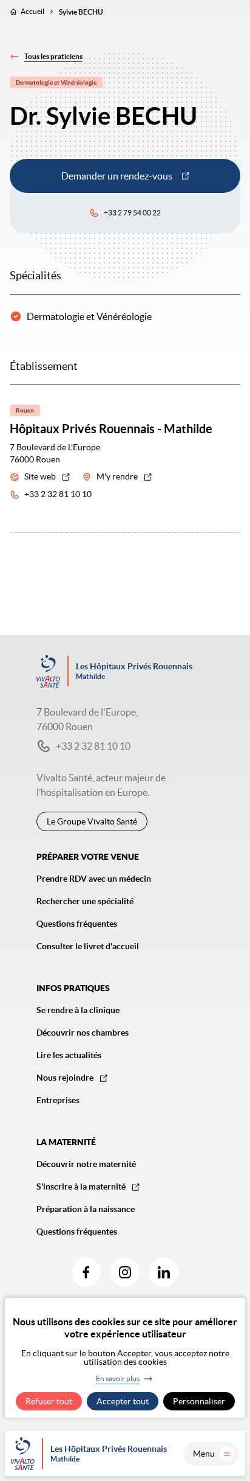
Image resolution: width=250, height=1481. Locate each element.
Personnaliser (199, 1401)
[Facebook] (86, 1272)
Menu (204, 1453)
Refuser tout (48, 1401)
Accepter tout (122, 1401)
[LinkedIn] (163, 1272)
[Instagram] (125, 1272)
